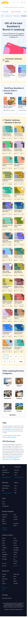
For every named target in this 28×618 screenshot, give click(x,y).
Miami (3, 549)
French (14, 576)
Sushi (3, 581)
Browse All (15, 565)
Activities (15, 516)
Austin (14, 538)
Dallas (3, 543)
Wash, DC (4, 565)
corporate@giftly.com (19, 477)
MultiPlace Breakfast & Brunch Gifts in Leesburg (14, 90)
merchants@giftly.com (7, 493)
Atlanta (4, 538)
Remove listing (5, 488)
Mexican (4, 583)
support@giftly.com (12, 437)
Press (15, 488)
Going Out (4, 523)
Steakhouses (16, 574)
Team (15, 485)
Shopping (19, 398)
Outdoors (15, 519)
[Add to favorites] (15, 65)
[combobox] (13, 7)
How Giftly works (5, 472)
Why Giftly (16, 470)
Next (20, 361)
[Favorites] (13, 2)
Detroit (3, 545)
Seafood (19, 385)
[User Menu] (23, 2)
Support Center (10, 429)
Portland (4, 556)
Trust (15, 490)
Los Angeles (16, 547)
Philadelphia (4, 554)
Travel (7, 385)
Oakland (15, 552)
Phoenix (15, 554)
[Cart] (17, 2)
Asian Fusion (4, 578)
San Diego (4, 559)
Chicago (15, 540)
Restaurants (7, 398)
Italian (3, 576)
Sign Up (16, 472)
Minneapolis (16, 549)
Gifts (2, 16)
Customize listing (5, 485)
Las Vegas (4, 547)
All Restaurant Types (4, 587)
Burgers (15, 581)
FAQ (3, 474)
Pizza (14, 578)
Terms (3, 501)
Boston (3, 540)
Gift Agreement (5, 506)
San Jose (4, 563)
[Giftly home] (5, 2)
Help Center (4, 470)
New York (4, 552)
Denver (15, 543)
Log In (15, 474)
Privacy (3, 503)
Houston (15, 545)
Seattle (15, 563)
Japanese (15, 583)
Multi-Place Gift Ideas (7, 598)
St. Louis (15, 556)
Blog (15, 492)
